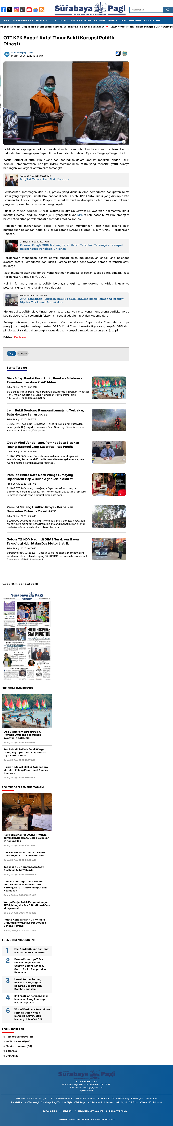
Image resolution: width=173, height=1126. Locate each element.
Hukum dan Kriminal (98, 1098)
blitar (12, 1050)
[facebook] (4, 11)
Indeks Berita (152, 20)
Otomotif (56, 20)
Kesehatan (151, 1098)
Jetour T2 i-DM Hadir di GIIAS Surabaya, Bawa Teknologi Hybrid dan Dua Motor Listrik (43, 541)
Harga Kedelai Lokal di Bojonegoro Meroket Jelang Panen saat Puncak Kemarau (26, 770)
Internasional (111, 1102)
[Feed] (42, 11)
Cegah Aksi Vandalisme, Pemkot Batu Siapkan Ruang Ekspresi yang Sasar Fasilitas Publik (43, 444)
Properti (43, 1098)
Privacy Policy (118, 1111)
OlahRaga (79, 1102)
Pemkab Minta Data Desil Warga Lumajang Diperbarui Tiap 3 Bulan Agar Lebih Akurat (40, 477)
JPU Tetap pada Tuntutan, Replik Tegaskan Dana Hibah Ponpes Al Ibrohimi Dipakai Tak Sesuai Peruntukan (72, 300)
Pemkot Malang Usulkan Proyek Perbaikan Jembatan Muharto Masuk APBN (40, 509)
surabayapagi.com (22, 52)
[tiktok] (23, 11)
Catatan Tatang (120, 1098)
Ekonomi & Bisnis (22, 20)
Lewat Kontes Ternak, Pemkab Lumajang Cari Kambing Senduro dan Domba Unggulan (28, 984)
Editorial (157, 1102)
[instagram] (17, 11)
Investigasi (137, 1098)
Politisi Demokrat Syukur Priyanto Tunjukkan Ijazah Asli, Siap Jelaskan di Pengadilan (26, 838)
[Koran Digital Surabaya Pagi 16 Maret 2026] (27, 635)
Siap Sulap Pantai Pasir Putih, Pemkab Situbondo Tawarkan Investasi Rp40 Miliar (45, 380)
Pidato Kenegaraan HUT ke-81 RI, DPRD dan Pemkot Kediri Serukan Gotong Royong (25, 922)
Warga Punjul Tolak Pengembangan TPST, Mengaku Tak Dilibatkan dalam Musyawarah (27, 905)
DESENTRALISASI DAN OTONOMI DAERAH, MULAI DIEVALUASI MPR (24, 854)
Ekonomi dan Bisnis (26, 1098)
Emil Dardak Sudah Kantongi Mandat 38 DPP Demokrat (31, 951)
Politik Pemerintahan (77, 20)
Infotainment (95, 1102)
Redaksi (67, 1111)
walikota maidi (18, 1041)
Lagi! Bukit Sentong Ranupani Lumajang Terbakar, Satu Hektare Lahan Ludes (45, 412)
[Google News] (36, 11)
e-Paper (112, 20)
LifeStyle (67, 1102)
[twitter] (10, 11)
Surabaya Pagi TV (50, 1102)
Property (41, 20)
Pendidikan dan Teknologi (25, 1102)
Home (6, 20)
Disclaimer (50, 1111)
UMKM (12, 1055)
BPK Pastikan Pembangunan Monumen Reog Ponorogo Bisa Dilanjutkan (31, 999)
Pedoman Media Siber (91, 1111)
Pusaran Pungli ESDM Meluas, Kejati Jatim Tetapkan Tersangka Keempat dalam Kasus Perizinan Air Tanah (71, 247)
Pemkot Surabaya (20, 1036)
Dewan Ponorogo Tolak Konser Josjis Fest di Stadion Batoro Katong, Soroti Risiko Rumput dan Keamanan (25, 886)
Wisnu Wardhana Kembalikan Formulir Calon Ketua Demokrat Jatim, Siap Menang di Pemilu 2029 (32, 1014)
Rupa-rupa (135, 20)
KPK (80, 215)
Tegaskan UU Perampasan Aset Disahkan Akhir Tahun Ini (24, 868)
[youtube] (30, 11)
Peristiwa (99, 20)
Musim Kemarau (19, 1046)
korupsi (22, 353)
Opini (123, 20)
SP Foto (133, 1102)
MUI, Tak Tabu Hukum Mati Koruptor (45, 179)
